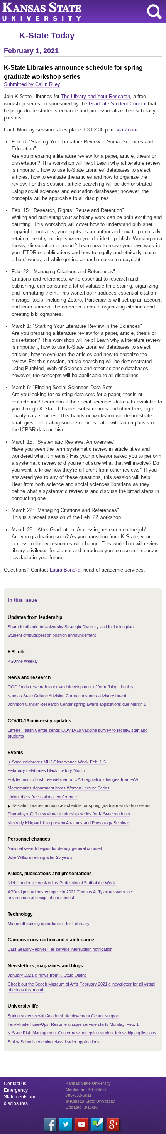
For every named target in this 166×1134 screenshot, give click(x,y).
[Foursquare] (97, 1124)
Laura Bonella (65, 570)
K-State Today (47, 35)
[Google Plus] (113, 1124)
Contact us (15, 1083)
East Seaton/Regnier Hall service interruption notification (60, 949)
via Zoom (127, 130)
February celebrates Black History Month (46, 770)
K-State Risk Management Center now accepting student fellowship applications (82, 1033)
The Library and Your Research (95, 96)
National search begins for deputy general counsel (55, 848)
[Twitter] (65, 1124)
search (154, 11)
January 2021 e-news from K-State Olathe (47, 975)
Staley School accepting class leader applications (54, 1041)
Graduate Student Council (117, 104)
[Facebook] (50, 1124)
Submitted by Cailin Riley (32, 84)
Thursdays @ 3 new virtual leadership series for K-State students (69, 814)
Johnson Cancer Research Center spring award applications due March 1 (77, 704)
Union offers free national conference (42, 796)
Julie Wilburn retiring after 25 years (40, 857)
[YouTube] (81, 1124)
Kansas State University (70, 11)
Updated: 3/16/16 (82, 1107)
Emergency (16, 1090)
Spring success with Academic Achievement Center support (63, 1015)
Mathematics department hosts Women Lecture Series (59, 788)
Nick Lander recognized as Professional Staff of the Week (62, 883)
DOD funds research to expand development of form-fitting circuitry (71, 686)
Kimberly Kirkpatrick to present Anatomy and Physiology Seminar (68, 822)
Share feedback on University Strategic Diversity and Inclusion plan (71, 626)
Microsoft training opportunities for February (49, 923)
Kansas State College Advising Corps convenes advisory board (67, 695)
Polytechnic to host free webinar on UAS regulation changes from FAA (73, 779)
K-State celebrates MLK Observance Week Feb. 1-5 (57, 762)
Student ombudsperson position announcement (52, 635)
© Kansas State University (90, 1101)
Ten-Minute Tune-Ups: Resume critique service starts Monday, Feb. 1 (73, 1024)
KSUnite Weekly (23, 661)
